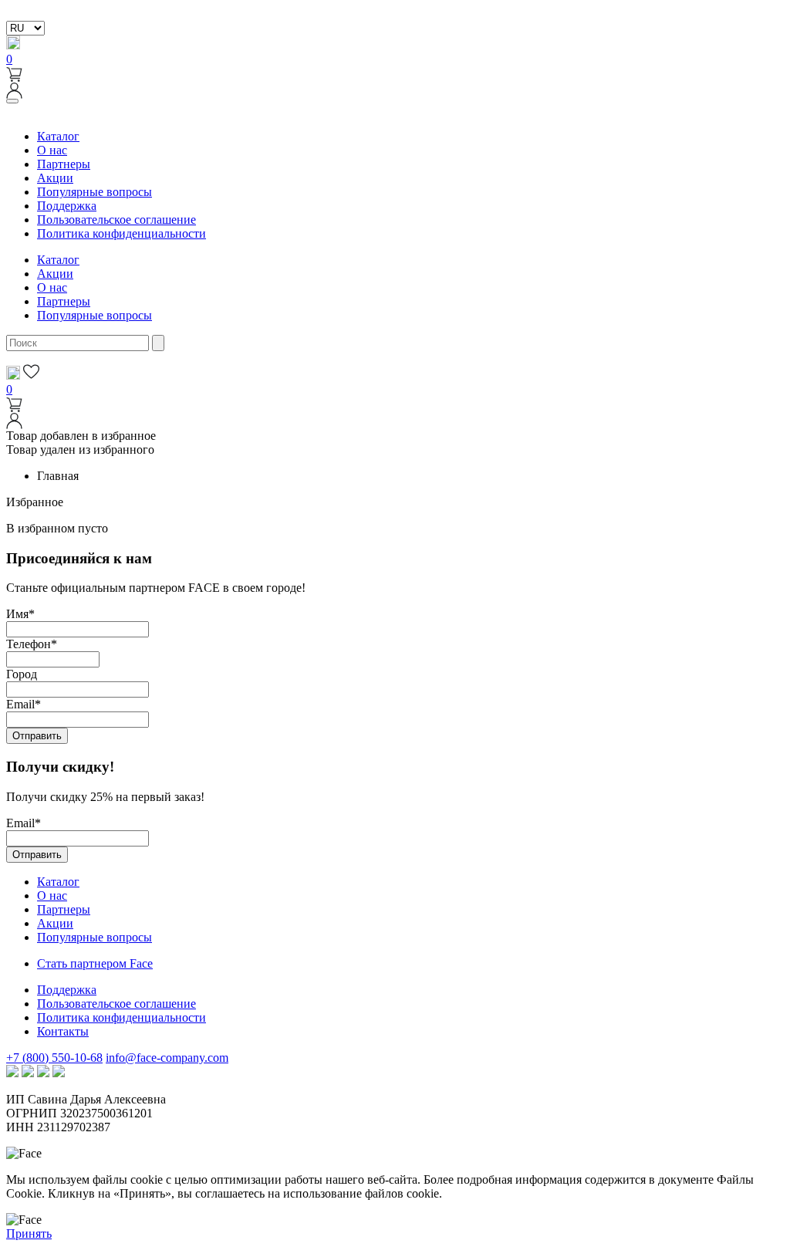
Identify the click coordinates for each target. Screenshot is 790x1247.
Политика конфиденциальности (121, 233)
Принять (29, 1233)
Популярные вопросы (94, 191)
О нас (52, 150)
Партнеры (63, 164)
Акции (55, 177)
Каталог (58, 136)
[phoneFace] (13, 45)
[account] (14, 94)
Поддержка (66, 205)
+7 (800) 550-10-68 (54, 1057)
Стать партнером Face (95, 963)
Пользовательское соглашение (116, 219)
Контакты (63, 1031)
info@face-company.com (167, 1057)
